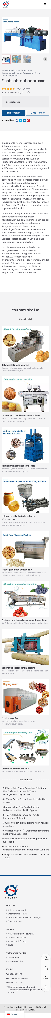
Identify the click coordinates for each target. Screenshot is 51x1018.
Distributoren (13, 957)
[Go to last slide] (6, 59)
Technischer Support (17, 937)
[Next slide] (45, 59)
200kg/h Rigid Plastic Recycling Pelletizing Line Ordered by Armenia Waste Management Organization (24, 791)
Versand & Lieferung (17, 941)
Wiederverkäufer (15, 961)
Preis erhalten (13, 112)
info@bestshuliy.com (18, 978)
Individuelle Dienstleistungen (21, 934)
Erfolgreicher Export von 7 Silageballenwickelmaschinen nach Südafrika (26, 848)
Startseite (6, 70)
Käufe (10, 945)
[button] (16, 59)
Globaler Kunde (15, 921)
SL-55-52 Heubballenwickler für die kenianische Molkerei (21, 816)
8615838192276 (15, 974)
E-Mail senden (38, 112)
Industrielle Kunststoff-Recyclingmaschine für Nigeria (25, 840)
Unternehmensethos (17, 913)
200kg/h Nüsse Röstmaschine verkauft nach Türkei (26, 856)
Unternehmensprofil (17, 910)
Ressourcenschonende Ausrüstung (17, 73)
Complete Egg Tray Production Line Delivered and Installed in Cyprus (21, 809)
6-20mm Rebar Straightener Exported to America (24, 801)
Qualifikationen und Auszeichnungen (24, 917)
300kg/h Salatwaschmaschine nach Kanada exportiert (26, 824)
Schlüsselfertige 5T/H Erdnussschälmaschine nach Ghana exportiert (26, 832)
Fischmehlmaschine (21, 70)
